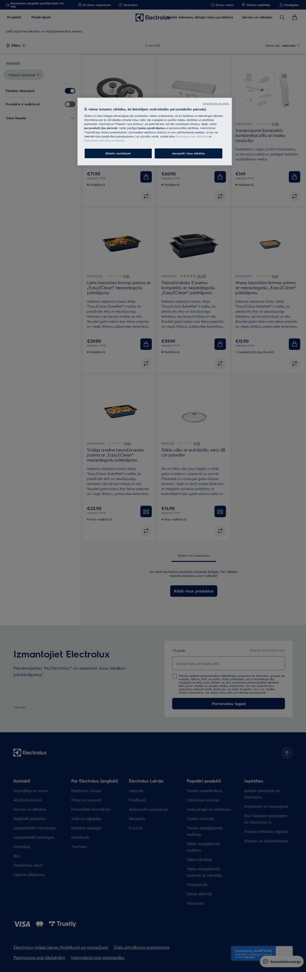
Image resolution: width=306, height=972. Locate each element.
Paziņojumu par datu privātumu (104, 140)
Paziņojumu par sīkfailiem (192, 136)
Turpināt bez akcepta (215, 103)
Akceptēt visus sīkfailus (188, 153)
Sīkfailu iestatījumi (118, 153)
